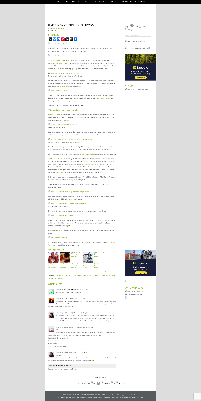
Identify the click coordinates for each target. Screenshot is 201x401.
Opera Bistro (97, 275)
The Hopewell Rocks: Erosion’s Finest (99, 266)
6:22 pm (90, 327)
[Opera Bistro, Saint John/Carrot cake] (61, 215)
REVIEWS (75, 2)
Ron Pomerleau (68, 289)
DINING (50, 35)
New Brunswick (87, 275)
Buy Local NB (59, 172)
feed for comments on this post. (60, 365)
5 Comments (110, 25)
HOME (57, 2)
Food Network (78, 275)
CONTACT (113, 2)
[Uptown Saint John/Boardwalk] (59, 44)
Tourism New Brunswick (55, 278)
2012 (56, 275)
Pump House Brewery (103, 98)
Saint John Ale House (108, 275)
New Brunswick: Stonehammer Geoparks (87, 266)
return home (100, 378)
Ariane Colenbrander (57, 28)
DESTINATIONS (100, 2)
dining (71, 275)
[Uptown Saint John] (55, 56)
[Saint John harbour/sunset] (57, 238)
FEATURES (87, 2)
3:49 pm (82, 298)
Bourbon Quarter (64, 275)
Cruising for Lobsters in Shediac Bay (51, 266)
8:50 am (84, 352)
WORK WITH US (126, 2)
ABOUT (66, 2)
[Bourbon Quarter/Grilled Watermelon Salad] (63, 125)
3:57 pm (84, 313)
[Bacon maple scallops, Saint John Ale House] (63, 73)
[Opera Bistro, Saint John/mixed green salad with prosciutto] (68, 192)
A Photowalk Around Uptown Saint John (75, 266)
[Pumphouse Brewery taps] (57, 91)
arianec (66, 313)
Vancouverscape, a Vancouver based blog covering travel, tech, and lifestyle (100, 14)
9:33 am (89, 289)
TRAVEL (56, 35)
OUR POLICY (140, 2)
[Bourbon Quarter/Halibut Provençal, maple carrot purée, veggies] (70, 139)
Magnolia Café (87, 154)
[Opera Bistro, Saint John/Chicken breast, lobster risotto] (67, 203)
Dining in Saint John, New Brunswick (71, 25)
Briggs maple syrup (63, 86)
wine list (59, 230)
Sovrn (104, 271)
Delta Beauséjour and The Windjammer (65, 266)
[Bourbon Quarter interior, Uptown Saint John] (63, 110)
